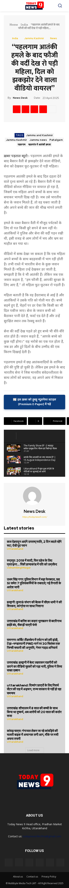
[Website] (50, 862)
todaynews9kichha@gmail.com (42, 836)
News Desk (20, 97)
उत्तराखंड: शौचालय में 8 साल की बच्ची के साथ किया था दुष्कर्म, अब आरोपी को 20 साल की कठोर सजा (34, 712)
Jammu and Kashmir (39, 135)
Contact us (32, 876)
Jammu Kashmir (34, 38)
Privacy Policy (49, 876)
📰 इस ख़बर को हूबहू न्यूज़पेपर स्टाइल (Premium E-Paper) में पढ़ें (34, 402)
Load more (33, 750)
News (53, 38)
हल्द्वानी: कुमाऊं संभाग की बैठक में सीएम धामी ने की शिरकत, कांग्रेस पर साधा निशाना (34, 604)
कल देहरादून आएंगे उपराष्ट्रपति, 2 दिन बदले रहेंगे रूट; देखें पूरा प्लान (34, 544)
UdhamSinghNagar (19, 567)
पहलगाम (22, 144)
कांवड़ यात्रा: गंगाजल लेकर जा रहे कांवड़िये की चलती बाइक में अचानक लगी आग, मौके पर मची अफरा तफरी (32, 735)
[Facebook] (17, 109)
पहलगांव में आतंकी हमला (39, 144)
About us (18, 876)
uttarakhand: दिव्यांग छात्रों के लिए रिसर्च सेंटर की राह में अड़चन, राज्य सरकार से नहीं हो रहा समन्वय (34, 689)
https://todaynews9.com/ (34, 517)
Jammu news (38, 140)
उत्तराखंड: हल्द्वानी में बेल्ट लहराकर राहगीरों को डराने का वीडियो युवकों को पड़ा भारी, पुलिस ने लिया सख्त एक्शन (34, 666)
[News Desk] (34, 496)
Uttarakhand (15, 549)
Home (14, 24)
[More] (52, 109)
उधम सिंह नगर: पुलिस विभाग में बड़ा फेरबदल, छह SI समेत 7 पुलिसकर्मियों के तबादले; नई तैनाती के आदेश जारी (34, 583)
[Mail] (29, 862)
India (24, 24)
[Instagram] (19, 862)
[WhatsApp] (43, 109)
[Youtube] (60, 862)
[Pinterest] (34, 109)
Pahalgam (56, 140)
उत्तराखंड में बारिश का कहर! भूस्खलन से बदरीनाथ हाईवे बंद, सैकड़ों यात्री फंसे (34, 623)
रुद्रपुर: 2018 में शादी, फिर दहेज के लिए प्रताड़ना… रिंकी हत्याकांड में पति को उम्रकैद (32, 562)
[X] (25, 109)
